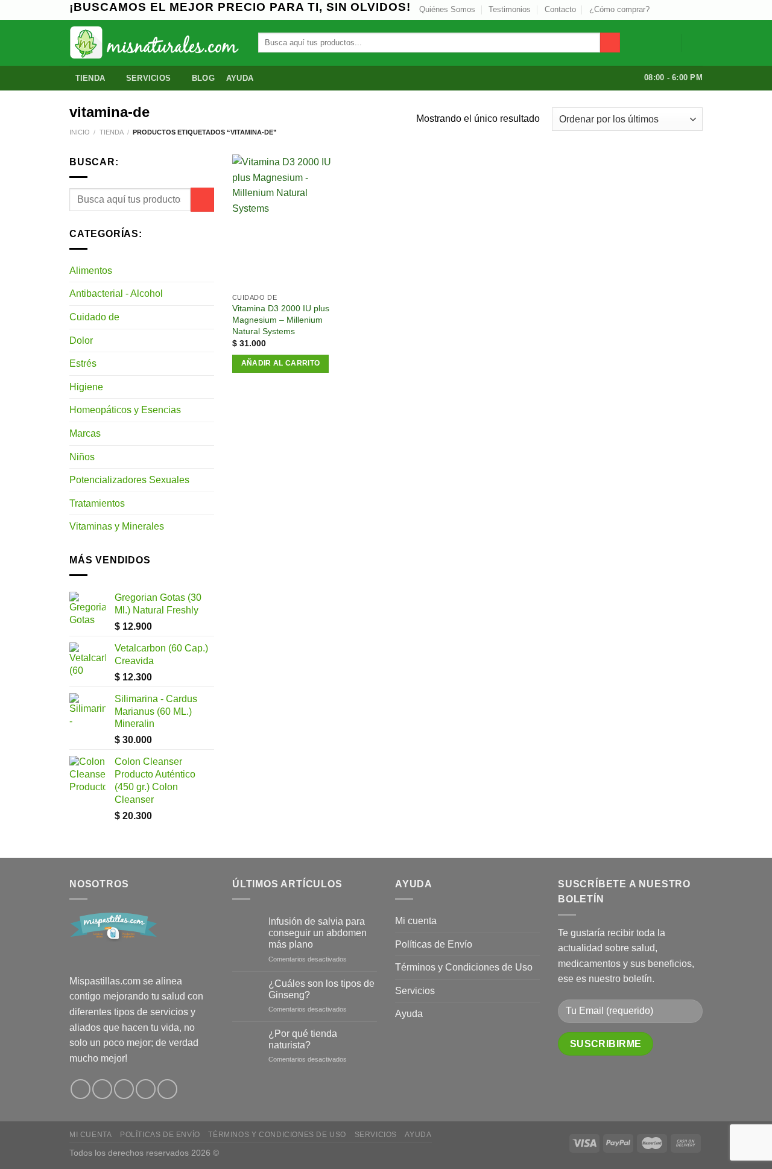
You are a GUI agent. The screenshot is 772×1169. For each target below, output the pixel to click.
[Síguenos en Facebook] (80, 1089)
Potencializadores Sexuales (129, 480)
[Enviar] (610, 43)
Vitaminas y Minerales (116, 526)
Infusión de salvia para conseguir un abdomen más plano (317, 932)
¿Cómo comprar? (619, 9)
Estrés (82, 363)
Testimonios (510, 9)
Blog (203, 78)
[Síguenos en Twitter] (673, 9)
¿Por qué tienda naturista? (302, 1039)
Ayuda (239, 78)
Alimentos (90, 270)
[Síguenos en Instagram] (662, 9)
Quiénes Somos (447, 9)
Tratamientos (97, 503)
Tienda (90, 78)
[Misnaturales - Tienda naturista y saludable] (154, 42)
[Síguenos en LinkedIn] (696, 9)
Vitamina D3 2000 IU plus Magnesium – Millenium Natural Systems (280, 319)
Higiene (86, 387)
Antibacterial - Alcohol (116, 293)
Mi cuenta (416, 921)
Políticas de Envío (433, 944)
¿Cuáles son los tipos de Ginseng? (321, 989)
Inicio (79, 132)
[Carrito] (697, 43)
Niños (82, 457)
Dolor (81, 340)
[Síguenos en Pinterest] (146, 1089)
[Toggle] (209, 270)
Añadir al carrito (280, 363)
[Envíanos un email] (685, 9)
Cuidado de (94, 317)
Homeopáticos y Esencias (125, 410)
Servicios (148, 78)
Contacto (560, 9)
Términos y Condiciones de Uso (464, 967)
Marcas (85, 433)
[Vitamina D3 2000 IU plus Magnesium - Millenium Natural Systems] (286, 220)
